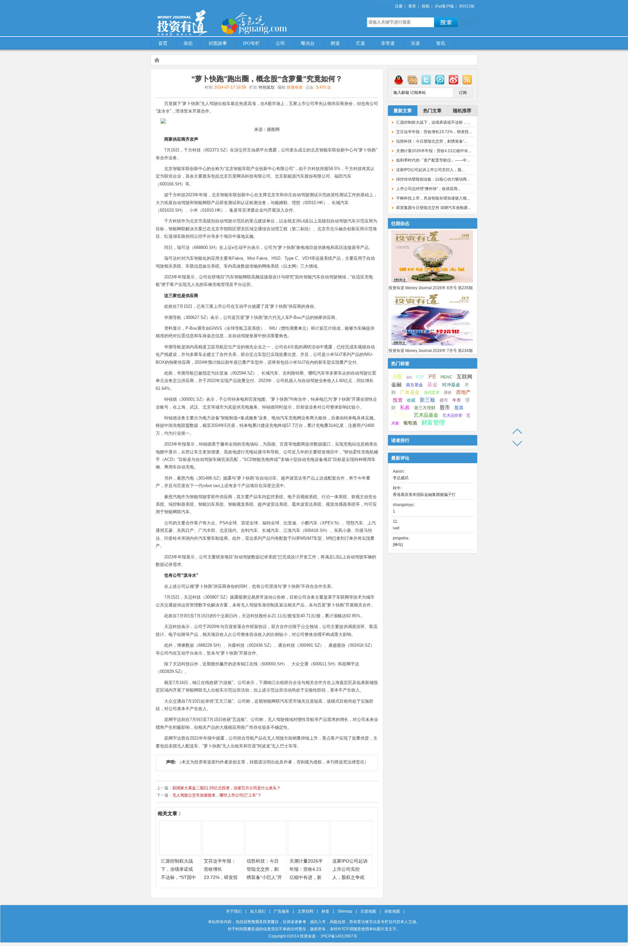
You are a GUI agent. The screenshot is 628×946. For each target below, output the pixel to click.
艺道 (360, 43)
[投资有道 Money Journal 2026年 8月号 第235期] (432, 283)
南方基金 (414, 384)
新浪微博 (453, 79)
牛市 (456, 400)
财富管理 (433, 422)
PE (432, 376)
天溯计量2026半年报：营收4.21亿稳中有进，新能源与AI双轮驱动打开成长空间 (306, 877)
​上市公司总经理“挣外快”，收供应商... (428, 188)
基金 (432, 384)
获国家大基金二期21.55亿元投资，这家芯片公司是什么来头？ (226, 788)
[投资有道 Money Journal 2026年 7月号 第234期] (432, 345)
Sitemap (345, 911)
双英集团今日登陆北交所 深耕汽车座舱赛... (433, 207)
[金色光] (265, 23)
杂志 (188, 43)
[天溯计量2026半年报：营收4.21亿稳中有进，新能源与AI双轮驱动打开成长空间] (308, 853)
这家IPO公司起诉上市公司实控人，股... (430, 169)
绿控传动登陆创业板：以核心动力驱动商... (433, 179)
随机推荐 (462, 110)
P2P (420, 377)
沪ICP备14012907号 (339, 936)
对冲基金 (451, 384)
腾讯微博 (439, 79)
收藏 (411, 400)
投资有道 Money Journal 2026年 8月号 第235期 (431, 288)
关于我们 (234, 911)
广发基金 (410, 392)
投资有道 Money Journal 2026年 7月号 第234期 (431, 350)
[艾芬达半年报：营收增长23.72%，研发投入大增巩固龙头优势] (222, 853)
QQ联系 (398, 79)
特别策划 (266, 87)
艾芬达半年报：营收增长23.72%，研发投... (434, 132)
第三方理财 (424, 407)
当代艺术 (432, 392)
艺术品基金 (426, 415)
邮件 (412, 79)
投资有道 (212, 18)
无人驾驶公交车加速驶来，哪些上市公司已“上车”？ (216, 795)
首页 (162, 43)
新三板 (427, 400)
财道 (335, 43)
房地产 (463, 392)
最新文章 (402, 110)
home (157, 60)
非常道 (388, 43)
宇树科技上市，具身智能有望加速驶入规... (433, 198)
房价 (448, 392)
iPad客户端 (444, 6)
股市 (445, 407)
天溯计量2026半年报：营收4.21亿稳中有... (433, 151)
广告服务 (281, 911)
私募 (405, 407)
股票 (458, 407)
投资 (398, 400)
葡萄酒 (410, 423)
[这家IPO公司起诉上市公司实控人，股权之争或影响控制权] (351, 853)
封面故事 (218, 43)
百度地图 (368, 911)
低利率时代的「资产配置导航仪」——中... (433, 160)
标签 (325, 911)
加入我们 (258, 911)
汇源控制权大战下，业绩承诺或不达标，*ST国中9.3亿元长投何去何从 (178, 877)
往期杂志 (400, 223)
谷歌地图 (392, 911)
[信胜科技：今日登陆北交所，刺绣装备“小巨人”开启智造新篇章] (265, 853)
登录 (412, 6)
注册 (399, 6)
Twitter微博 (426, 79)
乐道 (415, 43)
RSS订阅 (466, 6)
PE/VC (446, 377)
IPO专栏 (251, 43)
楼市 (444, 400)
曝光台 (308, 43)
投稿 (425, 6)
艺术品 (401, 415)
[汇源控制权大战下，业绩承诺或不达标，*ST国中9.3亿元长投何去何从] (180, 853)
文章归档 (305, 911)
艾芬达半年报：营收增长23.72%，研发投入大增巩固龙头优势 (221, 877)
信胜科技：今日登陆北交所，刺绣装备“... (431, 141)
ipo (409, 377)
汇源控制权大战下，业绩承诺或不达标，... (433, 122)
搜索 (446, 22)
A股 (397, 376)
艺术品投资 (452, 415)
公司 (280, 43)
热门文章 (432, 110)
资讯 (440, 43)
